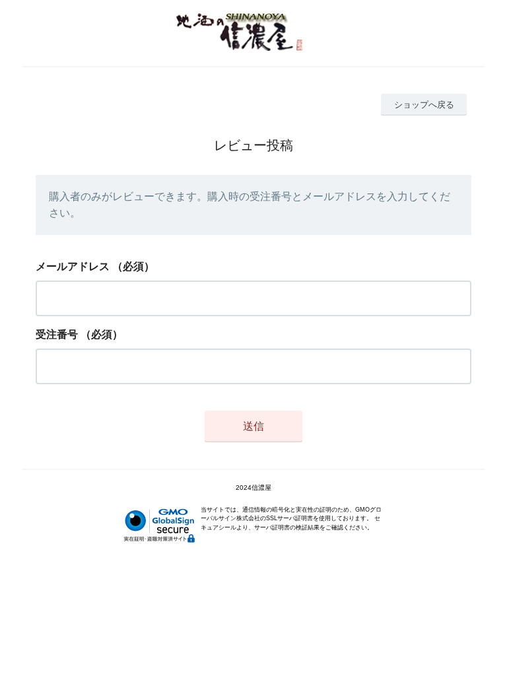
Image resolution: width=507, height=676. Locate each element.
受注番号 (57, 334)
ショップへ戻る (424, 105)
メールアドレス (73, 266)
